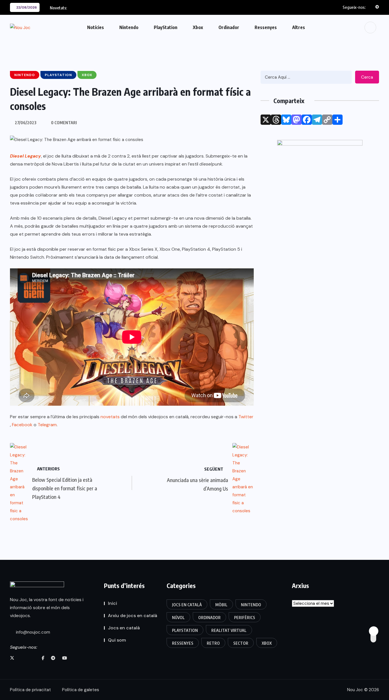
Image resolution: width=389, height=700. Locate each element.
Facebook (22, 425)
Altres (298, 27)
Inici (112, 603)
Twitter (245, 417)
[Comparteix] (337, 120)
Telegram (47, 425)
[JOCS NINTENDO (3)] (320, 200)
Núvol (178, 617)
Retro (213, 643)
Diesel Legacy (25, 156)
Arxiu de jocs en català (132, 616)
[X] (266, 120)
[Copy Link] (327, 120)
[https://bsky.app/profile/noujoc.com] (22, 658)
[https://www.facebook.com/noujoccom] (43, 658)
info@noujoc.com (32, 632)
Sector (240, 643)
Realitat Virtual (229, 630)
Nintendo (128, 27)
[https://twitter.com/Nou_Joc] (12, 658)
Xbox (198, 27)
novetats (110, 417)
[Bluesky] (286, 120)
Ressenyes (266, 27)
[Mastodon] (296, 120)
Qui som (117, 640)
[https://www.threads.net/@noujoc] (33, 658)
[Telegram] (317, 120)
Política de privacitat (30, 690)
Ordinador (228, 27)
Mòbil (221, 604)
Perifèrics (244, 617)
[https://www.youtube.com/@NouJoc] (64, 658)
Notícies (95, 27)
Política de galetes (80, 690)
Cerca (367, 77)
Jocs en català (124, 628)
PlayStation (165, 27)
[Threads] (276, 120)
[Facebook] (307, 120)
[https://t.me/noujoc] (53, 658)
